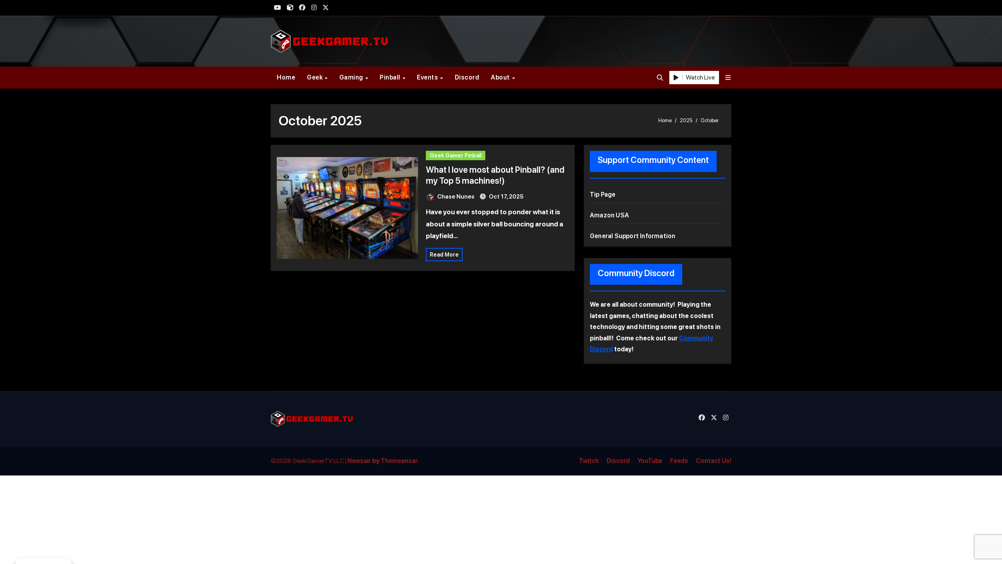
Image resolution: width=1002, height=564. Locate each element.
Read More (444, 254)
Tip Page (603, 194)
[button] (728, 77)
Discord (467, 77)
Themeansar (399, 461)
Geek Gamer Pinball (455, 155)
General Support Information (632, 236)
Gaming (352, 77)
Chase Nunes (456, 196)
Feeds (679, 461)
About (501, 77)
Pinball (391, 77)
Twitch (589, 461)
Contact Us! (713, 461)
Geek (315, 77)
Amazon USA (609, 215)
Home (286, 77)
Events (428, 77)
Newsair (359, 461)
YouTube (650, 461)
